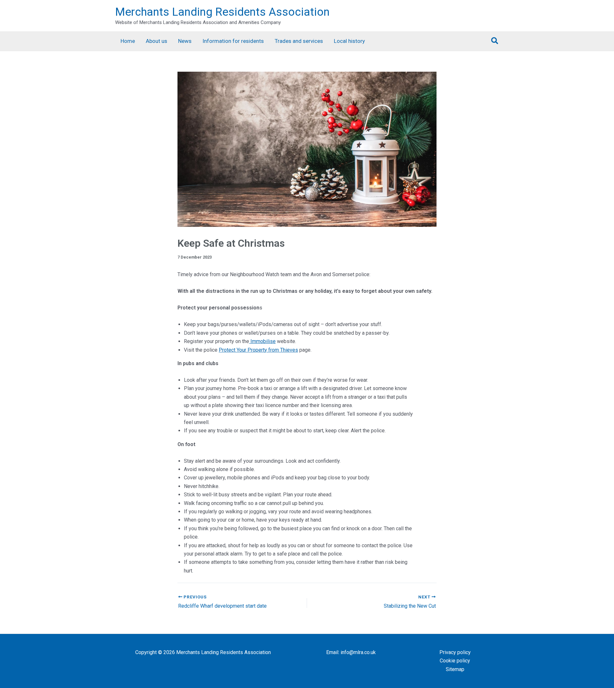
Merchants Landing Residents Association (222, 12)
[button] (495, 41)
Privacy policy (455, 652)
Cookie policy (455, 661)
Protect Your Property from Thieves (258, 350)
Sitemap (455, 669)
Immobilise (262, 341)
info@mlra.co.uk (358, 652)
